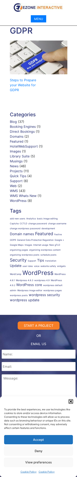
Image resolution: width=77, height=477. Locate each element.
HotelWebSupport (24, 146)
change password (37, 223)
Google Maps (17, 245)
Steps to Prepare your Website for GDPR (23, 85)
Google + (59, 240)
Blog (13, 122)
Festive (58, 234)
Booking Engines (23, 126)
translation (50, 260)
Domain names (22, 234)
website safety (48, 266)
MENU (38, 19)
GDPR (13, 240)
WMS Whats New (23, 196)
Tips (40, 260)
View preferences (38, 462)
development (48, 228)
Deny (39, 451)
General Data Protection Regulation (35, 240)
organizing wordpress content (45, 250)
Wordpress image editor (29, 290)
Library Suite (20, 156)
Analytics (31, 218)
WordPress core (29, 285)
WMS (14, 191)
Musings (16, 161)
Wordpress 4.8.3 (24, 280)
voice (36, 266)
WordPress (18, 201)
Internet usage (40, 245)
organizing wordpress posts (24, 255)
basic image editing (47, 218)
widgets (61, 266)
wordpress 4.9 (42, 280)
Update (16, 266)
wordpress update (24, 300)
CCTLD (23, 223)
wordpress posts (19, 295)
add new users (17, 218)
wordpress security (44, 295)
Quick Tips (18, 176)
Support (16, 181)
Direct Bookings (22, 131)
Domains (16, 136)
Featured (16, 141)
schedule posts (48, 255)
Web (13, 186)
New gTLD (54, 245)
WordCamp (15, 274)
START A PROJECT (38, 325)
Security (18, 260)
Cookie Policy (29, 471)
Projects (16, 171)
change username (57, 223)
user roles (28, 266)
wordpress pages (52, 290)
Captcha (14, 223)
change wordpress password (25, 228)
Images (15, 151)
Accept (38, 440)
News (14, 166)
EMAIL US (38, 344)
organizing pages (19, 250)
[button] (71, 401)
